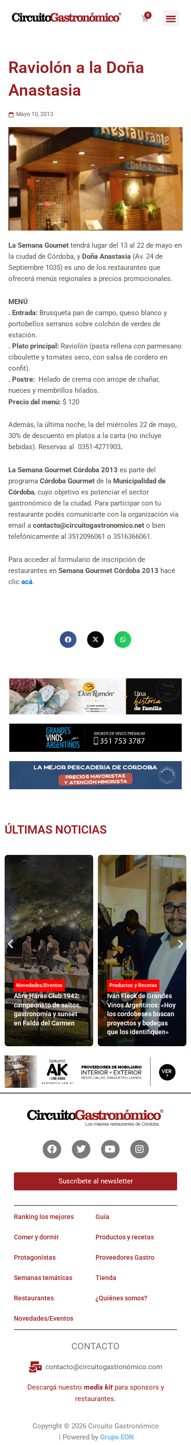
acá (26, 582)
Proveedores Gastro (125, 1257)
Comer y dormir (36, 1237)
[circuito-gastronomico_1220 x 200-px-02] (95, 1071)
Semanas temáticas (43, 1277)
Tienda (106, 1277)
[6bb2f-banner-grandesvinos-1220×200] (95, 737)
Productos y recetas (125, 1237)
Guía (102, 1216)
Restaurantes (34, 1298)
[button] (171, 18)
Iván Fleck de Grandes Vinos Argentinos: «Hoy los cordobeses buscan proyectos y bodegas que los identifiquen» (141, 1014)
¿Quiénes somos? (121, 1298)
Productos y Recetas (133, 985)
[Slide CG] (95, 696)
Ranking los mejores (44, 1216)
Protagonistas (35, 1257)
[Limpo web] (95, 778)
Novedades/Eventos (39, 985)
